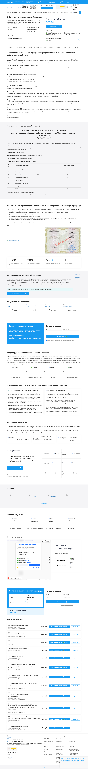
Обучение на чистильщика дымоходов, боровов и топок (23, 684)
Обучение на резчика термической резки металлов (23, 675)
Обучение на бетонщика (15, 656)
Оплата (77, 47)
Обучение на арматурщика (16, 641)
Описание (11, 47)
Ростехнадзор (52, 2)
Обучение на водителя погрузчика (18, 726)
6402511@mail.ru (43, 1)
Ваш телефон (66, 329)
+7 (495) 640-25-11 (12, 753)
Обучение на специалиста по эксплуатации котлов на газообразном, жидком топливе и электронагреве (23, 694)
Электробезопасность (61, 738)
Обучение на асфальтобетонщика (18, 648)
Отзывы (71, 47)
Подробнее (75, 626)
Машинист (71, 744)
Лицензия (51, 47)
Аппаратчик (59, 744)
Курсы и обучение (48, 741)
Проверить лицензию (47, 7)
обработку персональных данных (68, 340)
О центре (8, 2)
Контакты (46, 751)
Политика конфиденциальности (44, 767)
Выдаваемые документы (35, 47)
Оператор (71, 746)
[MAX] (74, 39)
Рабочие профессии (12, 12)
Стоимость (17, 1)
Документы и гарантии (61, 47)
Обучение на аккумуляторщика (17, 633)
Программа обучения (21, 47)
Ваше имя (48, 329)
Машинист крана (60, 746)
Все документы (44, 315)
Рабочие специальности (75, 738)
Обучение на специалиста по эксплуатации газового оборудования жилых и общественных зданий (23, 666)
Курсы (62, 12)
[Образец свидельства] (63, 240)
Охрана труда (56, 12)
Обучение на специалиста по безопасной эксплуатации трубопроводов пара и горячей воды (24, 717)
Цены (45, 47)
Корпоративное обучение (29, 2)
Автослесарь (72, 741)
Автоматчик (59, 741)
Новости (23, 1)
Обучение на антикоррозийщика (18, 625)
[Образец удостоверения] (25, 240)
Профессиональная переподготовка (42, 12)
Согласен (73, 765)
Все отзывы (44, 503)
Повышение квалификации (25, 12)
